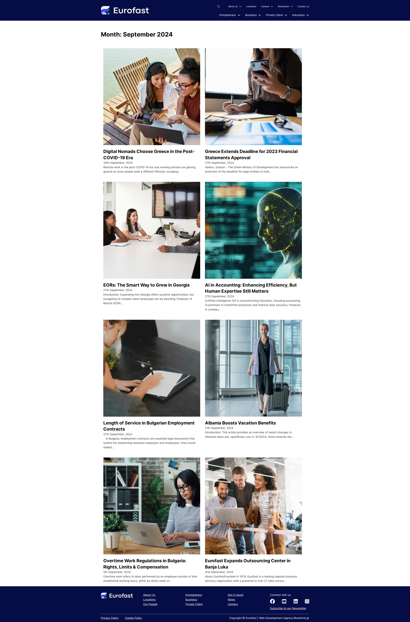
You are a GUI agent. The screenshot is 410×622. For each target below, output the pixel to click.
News (231, 599)
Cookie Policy (133, 618)
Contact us (303, 6)
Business (251, 15)
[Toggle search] (218, 6)
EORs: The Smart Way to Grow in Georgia (146, 285)
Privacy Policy (110, 618)
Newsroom (283, 6)
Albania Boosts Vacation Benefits (240, 423)
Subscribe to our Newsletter (288, 608)
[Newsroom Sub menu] (292, 6)
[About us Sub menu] (240, 6)
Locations (251, 6)
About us (233, 6)
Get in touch (235, 595)
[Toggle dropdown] (239, 15)
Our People (150, 604)
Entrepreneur (227, 15)
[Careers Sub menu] (272, 6)
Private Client (274, 15)
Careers (265, 6)
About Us (149, 595)
